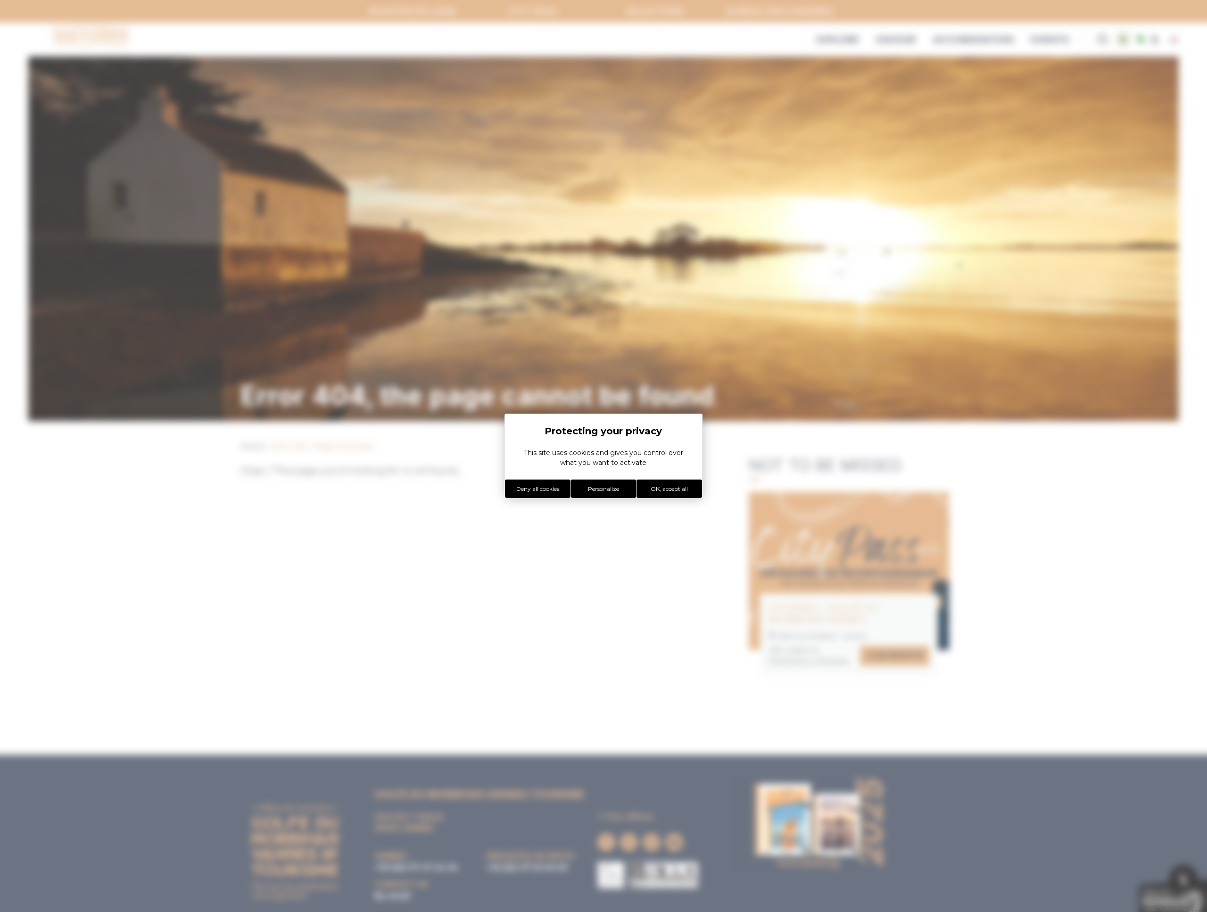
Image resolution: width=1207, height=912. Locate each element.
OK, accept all (669, 488)
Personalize (603, 488)
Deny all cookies (537, 488)
